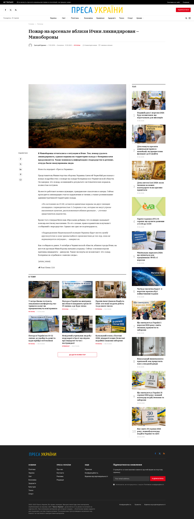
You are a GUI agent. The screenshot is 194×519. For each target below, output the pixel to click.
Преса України (58, 507)
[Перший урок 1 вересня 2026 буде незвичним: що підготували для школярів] (148, 100)
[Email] (20, 179)
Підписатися (183, 10)
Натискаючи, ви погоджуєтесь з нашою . (139, 484)
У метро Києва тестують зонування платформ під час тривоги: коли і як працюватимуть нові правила (43, 305)
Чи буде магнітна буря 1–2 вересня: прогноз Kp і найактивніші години (149, 291)
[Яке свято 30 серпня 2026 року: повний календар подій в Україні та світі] (148, 416)
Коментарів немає (91, 45)
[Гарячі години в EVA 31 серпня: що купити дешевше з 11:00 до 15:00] (148, 206)
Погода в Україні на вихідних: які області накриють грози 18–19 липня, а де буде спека (77, 303)
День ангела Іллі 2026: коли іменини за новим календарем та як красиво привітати (150, 186)
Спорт (130, 18)
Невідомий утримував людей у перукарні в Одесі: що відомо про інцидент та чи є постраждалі (76, 339)
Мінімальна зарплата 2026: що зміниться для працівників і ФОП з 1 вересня (150, 256)
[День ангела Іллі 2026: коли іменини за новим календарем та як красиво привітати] (148, 170)
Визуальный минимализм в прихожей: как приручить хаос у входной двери (150, 361)
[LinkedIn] (20, 169)
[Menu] (190, 18)
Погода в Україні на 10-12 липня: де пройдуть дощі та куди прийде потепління (42, 338)
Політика (75, 18)
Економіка (88, 18)
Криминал (66, 346)
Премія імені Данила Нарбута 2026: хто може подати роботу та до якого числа (110, 303)
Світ (64, 18)
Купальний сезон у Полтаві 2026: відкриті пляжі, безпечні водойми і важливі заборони (110, 338)
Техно (121, 18)
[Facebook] (20, 159)
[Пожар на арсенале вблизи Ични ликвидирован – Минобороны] (77, 116)
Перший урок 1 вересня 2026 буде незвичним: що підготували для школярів (150, 115)
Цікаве (139, 18)
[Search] (186, 18)
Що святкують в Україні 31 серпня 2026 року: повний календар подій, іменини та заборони (150, 396)
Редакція (186, 2)
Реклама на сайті (173, 2)
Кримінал (100, 18)
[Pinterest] (20, 174)
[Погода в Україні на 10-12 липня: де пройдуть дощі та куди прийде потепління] (44, 324)
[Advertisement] (97, 64)
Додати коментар (77, 355)
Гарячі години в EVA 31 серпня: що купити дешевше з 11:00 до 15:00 (150, 221)
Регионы (77, 45)
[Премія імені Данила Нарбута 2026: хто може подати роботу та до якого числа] (111, 289)
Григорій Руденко (40, 45)
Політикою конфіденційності (154, 484)
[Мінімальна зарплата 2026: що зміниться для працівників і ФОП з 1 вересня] (148, 240)
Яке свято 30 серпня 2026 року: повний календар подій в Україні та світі (149, 431)
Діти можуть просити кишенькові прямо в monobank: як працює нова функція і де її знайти (45, 2)
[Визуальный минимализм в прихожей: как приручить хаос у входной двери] (148, 346)
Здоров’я (112, 18)
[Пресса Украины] (97, 9)
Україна (53, 18)
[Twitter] (20, 164)
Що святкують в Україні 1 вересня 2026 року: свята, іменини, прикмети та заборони (149, 326)
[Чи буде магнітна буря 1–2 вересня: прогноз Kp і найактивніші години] (148, 276)
